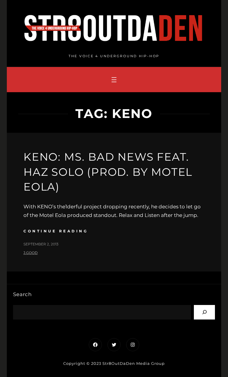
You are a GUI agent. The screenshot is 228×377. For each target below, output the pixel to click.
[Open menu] (114, 80)
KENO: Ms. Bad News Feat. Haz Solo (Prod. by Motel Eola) (107, 171)
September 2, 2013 (40, 244)
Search (22, 294)
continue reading (55, 231)
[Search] (204, 312)
